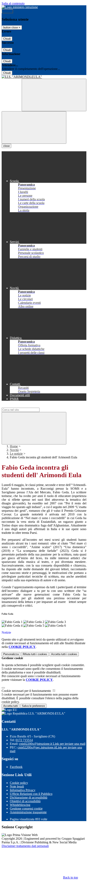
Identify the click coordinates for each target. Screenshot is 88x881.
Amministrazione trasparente (28, 812)
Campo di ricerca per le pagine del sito (26, 405)
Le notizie (16, 453)
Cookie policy (19, 782)
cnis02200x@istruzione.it (52, 743)
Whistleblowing (20, 805)
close (6, 145)
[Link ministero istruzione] (20, 7)
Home (14, 446)
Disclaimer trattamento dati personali (25, 846)
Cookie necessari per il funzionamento (27, 690)
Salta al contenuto (13, 3)
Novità (14, 450)
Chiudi (7, 38)
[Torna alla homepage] (44, 77)
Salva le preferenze (33, 705)
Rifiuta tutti (35, 654)
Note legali (17, 786)
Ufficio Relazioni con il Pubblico (31, 794)
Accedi (7, 11)
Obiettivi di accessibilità (25, 801)
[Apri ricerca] (54, 95)
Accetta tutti (64, 654)
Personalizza (11, 654)
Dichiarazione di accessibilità (28, 797)
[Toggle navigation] (34, 127)
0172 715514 (24, 740)
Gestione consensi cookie (26, 808)
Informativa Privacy (22, 790)
